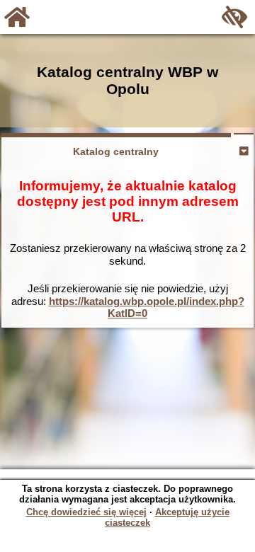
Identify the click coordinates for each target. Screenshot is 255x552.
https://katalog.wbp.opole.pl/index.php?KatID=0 (146, 307)
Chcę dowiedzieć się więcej (86, 512)
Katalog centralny (116, 151)
